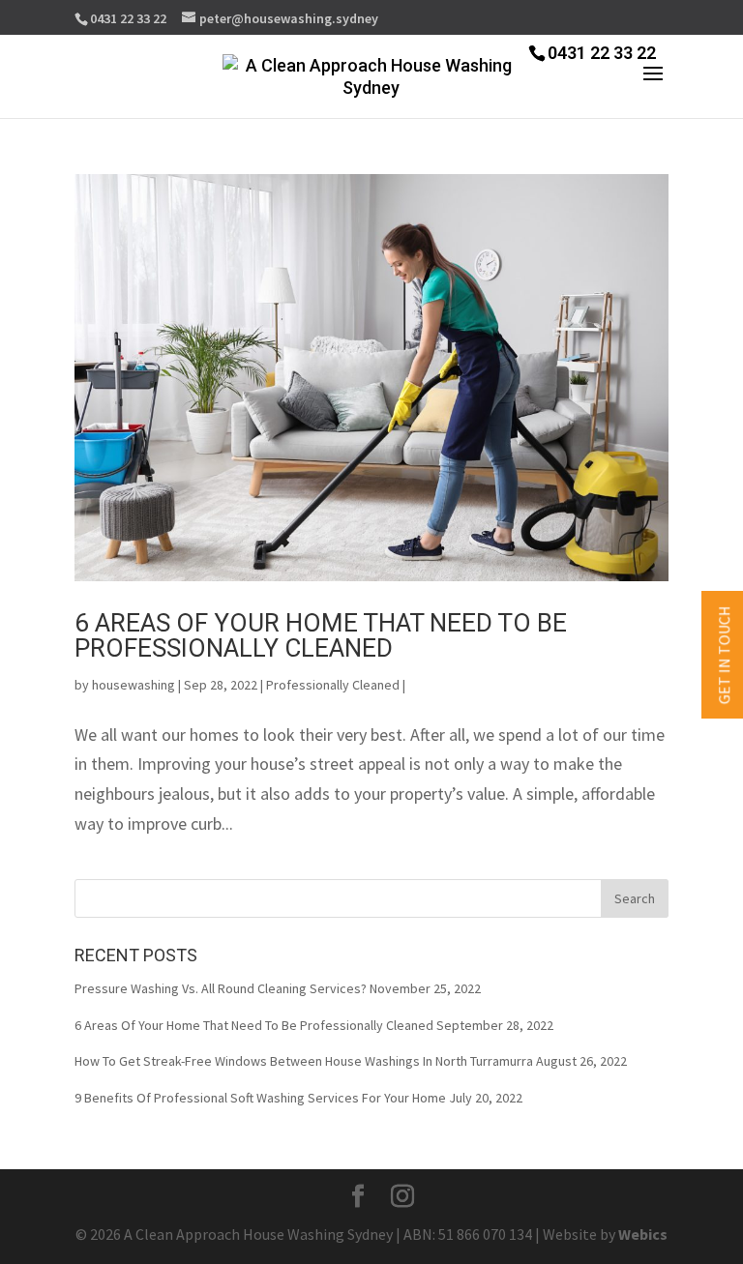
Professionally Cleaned (333, 684)
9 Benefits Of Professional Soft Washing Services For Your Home (260, 1097)
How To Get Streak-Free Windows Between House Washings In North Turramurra (303, 1061)
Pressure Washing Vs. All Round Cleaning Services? (220, 988)
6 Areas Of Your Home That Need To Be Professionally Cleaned (320, 635)
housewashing (133, 684)
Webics (643, 1234)
